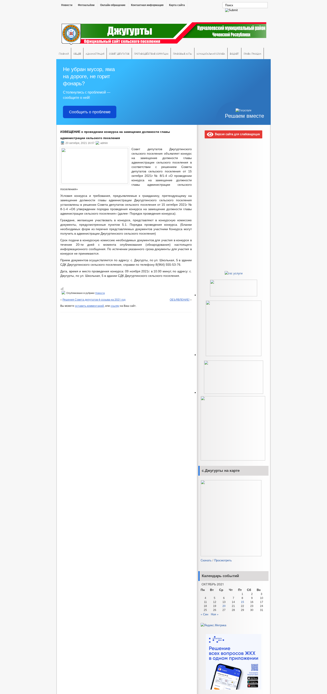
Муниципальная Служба (211, 53)
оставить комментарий (89, 305)
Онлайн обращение (112, 5)
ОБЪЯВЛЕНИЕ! (180, 299)
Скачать (206, 560)
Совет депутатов (119, 53)
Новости (66, 5)
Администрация (95, 53)
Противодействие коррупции (151, 53)
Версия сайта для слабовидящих (236, 134)
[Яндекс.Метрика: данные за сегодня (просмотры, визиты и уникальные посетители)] (213, 625)
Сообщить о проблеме (90, 112)
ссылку (115, 305)
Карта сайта (177, 5)
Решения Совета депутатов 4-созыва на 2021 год (94, 299)
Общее (77, 53)
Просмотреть (223, 560)
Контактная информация (147, 5)
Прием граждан (252, 53)
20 (224, 606)
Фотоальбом (86, 5)
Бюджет (234, 53)
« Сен (204, 614)
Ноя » (214, 614)
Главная (64, 53)
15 (242, 602)
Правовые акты (182, 53)
